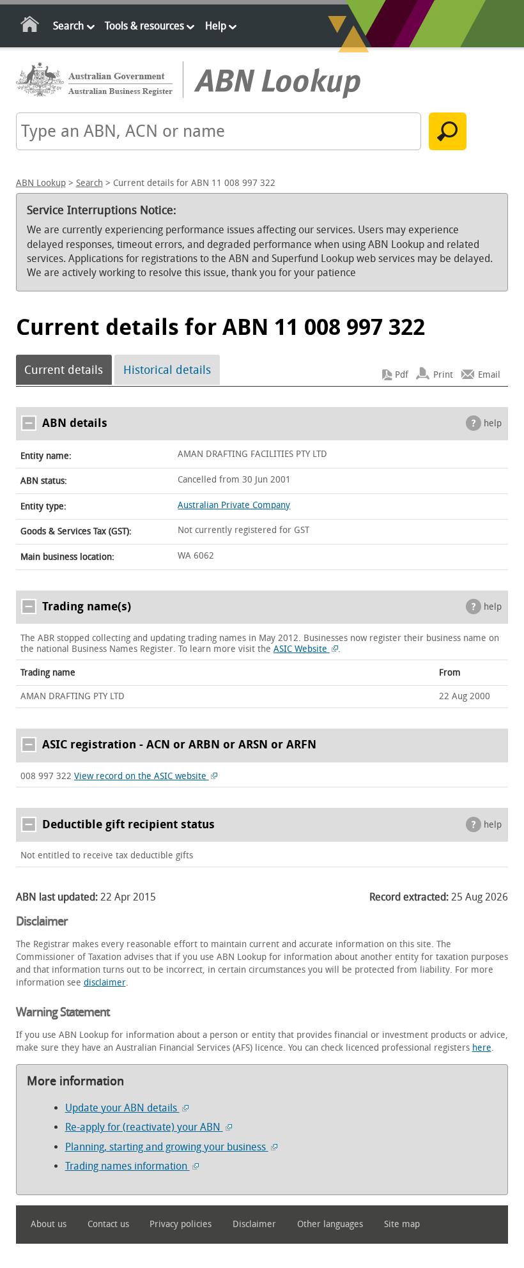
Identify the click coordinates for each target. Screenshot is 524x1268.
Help (215, 26)
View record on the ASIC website (141, 776)
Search (68, 26)
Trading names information (127, 1166)
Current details (63, 370)
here (481, 1047)
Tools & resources (144, 26)
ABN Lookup (41, 183)
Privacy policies (181, 1224)
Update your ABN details (122, 1108)
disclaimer (105, 982)
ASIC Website (302, 649)
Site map (402, 1224)
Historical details (167, 370)
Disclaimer (254, 1224)
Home (30, 26)
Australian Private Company (234, 505)
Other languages (330, 1224)
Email (489, 374)
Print (443, 374)
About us (48, 1224)
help (493, 423)
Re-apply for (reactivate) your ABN (144, 1127)
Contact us (108, 1224)
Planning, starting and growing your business (166, 1147)
